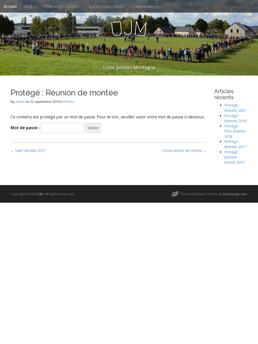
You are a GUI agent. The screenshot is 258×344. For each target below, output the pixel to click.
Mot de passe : (26, 127)
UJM (40, 194)
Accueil (10, 6)
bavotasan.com (235, 194)
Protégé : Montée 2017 (235, 144)
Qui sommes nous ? (106, 6)
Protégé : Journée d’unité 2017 (234, 157)
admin (20, 101)
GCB (28, 6)
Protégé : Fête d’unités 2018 (235, 131)
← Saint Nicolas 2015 (28, 150)
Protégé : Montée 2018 (235, 118)
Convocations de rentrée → (184, 150)
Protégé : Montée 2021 (235, 108)
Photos (68, 101)
